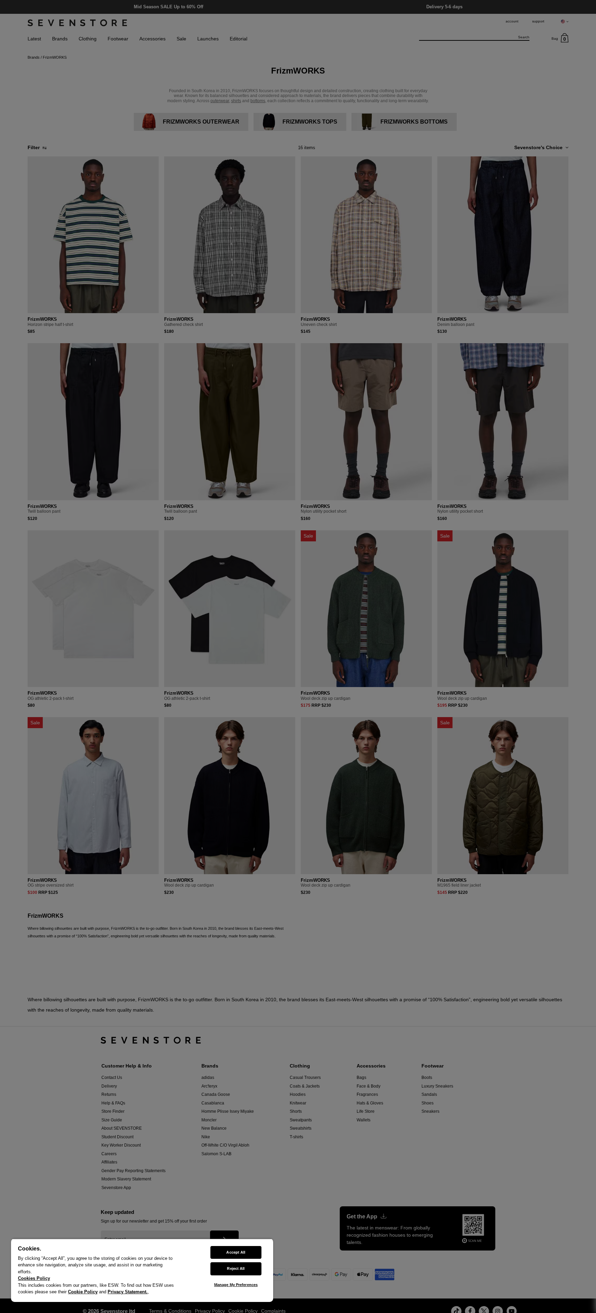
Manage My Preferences (236, 1285)
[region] (142, 1270)
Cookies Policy (34, 1278)
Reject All (236, 1268)
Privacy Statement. (128, 1291)
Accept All (235, 1252)
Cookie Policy (83, 1291)
